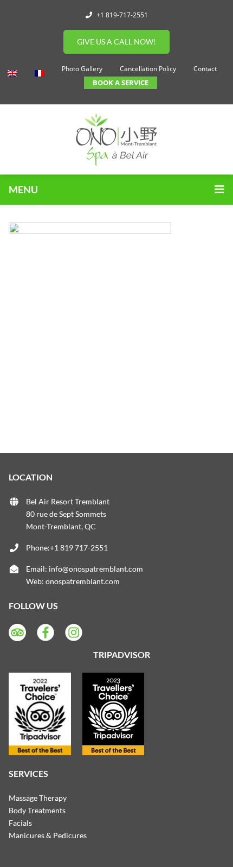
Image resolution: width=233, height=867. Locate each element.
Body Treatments (37, 810)
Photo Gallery (82, 68)
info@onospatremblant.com (96, 568)
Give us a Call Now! (116, 41)
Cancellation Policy (148, 68)
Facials (20, 822)
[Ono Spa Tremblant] (116, 139)
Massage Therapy (38, 797)
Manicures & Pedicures (48, 835)
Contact (205, 68)
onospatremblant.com (83, 581)
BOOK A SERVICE (120, 82)
